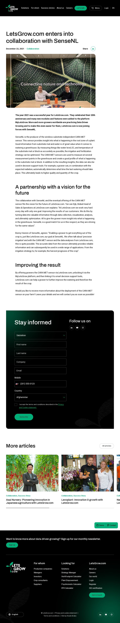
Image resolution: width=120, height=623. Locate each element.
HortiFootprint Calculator (71, 576)
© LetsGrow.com (47, 613)
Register (92, 584)
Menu (97, 8)
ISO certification (95, 588)
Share (85, 49)
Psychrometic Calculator (71, 584)
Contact (113, 525)
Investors (38, 576)
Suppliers (38, 584)
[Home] (12, 8)
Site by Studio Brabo (68, 616)
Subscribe (24, 417)
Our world (93, 576)
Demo (101, 525)
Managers (38, 572)
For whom (35, 8)
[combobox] (17, 384)
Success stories (48, 8)
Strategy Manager (68, 572)
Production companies (43, 569)
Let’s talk (80, 8)
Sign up (12, 545)
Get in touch (97, 595)
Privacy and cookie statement (66, 613)
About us (60, 8)
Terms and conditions (52, 616)
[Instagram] (83, 327)
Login (91, 580)
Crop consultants (41, 580)
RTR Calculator (67, 588)
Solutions (25, 8)
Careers (69, 8)
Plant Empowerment (69, 580)
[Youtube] (77, 327)
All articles (106, 446)
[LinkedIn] (93, 48)
